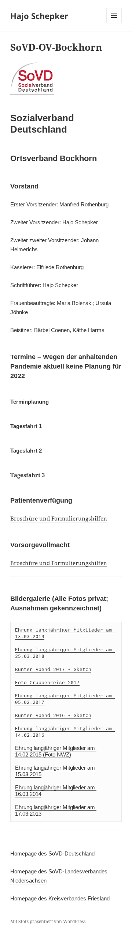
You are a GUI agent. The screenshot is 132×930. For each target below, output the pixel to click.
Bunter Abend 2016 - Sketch (53, 715)
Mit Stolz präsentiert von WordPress (47, 921)
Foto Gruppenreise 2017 (47, 682)
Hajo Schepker (39, 15)
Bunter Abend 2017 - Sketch (53, 669)
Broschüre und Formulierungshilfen (58, 518)
